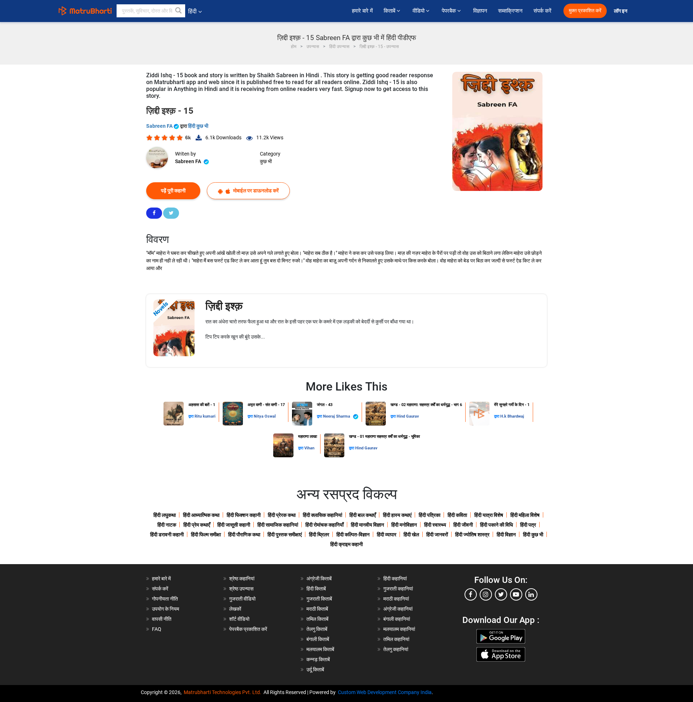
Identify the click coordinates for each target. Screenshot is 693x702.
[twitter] (501, 594)
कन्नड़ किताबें (318, 659)
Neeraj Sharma (337, 416)
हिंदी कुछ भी (198, 126)
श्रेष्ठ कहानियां (241, 578)
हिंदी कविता (457, 515)
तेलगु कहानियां (395, 649)
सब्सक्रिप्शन (510, 11)
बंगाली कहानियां (396, 619)
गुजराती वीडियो (242, 599)
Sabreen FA (160, 126)
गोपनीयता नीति (165, 599)
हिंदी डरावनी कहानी (167, 534)
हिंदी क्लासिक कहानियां (322, 515)
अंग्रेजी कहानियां (398, 609)
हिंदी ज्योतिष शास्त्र (472, 534)
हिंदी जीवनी (463, 525)
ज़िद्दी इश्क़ (224, 306)
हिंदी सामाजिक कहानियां (277, 525)
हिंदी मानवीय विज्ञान (367, 525)
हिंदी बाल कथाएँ (362, 515)
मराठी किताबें (317, 609)
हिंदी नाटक (166, 525)
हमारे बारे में (362, 11)
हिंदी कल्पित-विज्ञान (353, 534)
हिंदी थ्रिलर (319, 534)
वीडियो (419, 11)
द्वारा (191, 416)
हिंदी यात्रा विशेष (488, 515)
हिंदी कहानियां (395, 578)
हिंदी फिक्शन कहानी (244, 515)
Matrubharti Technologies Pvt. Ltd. (223, 692)
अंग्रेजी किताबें (319, 578)
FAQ (156, 629)
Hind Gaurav (408, 416)
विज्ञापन (480, 11)
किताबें (390, 11)
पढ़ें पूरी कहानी (173, 190)
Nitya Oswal (265, 416)
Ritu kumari (205, 416)
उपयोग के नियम (165, 609)
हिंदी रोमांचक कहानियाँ (324, 525)
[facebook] (471, 594)
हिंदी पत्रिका (429, 515)
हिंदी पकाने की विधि (496, 525)
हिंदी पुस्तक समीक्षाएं (284, 534)
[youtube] (516, 594)
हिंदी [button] (192, 11)
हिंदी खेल (411, 534)
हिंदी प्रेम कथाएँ (196, 525)
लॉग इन (621, 11)
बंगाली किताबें (317, 639)
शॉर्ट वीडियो (239, 619)
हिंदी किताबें (316, 589)
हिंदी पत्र (528, 525)
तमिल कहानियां (396, 639)
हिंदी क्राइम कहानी (346, 544)
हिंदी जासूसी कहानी (233, 525)
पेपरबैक (449, 11)
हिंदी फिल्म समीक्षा (206, 534)
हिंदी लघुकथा (164, 515)
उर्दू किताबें (315, 669)
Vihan (309, 448)
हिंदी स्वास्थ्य (435, 525)
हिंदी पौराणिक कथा (244, 534)
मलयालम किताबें (320, 649)
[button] (178, 10)
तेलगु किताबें (316, 629)
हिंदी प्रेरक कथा (282, 515)
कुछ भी (266, 161)
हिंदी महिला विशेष (525, 515)
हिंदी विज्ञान (506, 534)
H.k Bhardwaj (512, 416)
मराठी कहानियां (396, 599)
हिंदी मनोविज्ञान (404, 525)
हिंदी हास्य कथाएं (397, 515)
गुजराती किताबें (319, 599)
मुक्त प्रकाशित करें (585, 10)
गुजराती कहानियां (398, 589)
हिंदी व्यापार (386, 534)
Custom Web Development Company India (385, 692)
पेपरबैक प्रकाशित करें (248, 629)
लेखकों (235, 609)
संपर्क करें (542, 11)
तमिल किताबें (317, 619)
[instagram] (486, 594)
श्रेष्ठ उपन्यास (241, 589)
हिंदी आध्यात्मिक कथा (201, 515)
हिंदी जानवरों (437, 534)
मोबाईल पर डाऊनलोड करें (255, 190)
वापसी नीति (161, 619)
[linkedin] (531, 594)
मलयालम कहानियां (399, 629)
